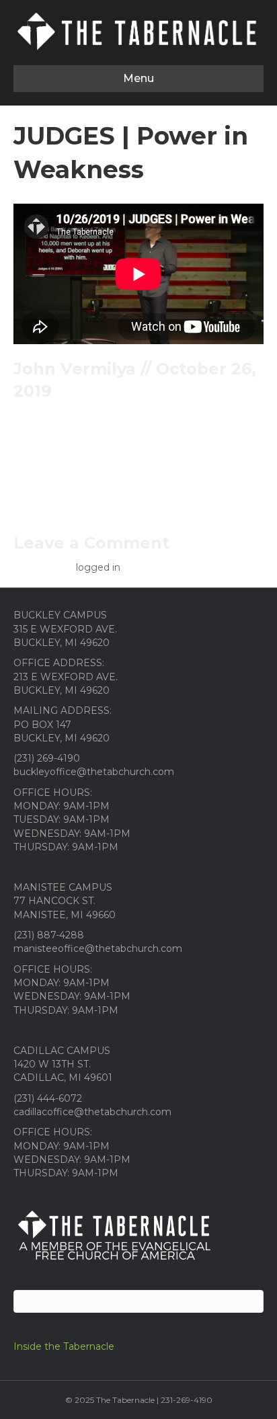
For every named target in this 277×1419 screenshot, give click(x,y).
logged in (98, 567)
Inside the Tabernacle (63, 1346)
